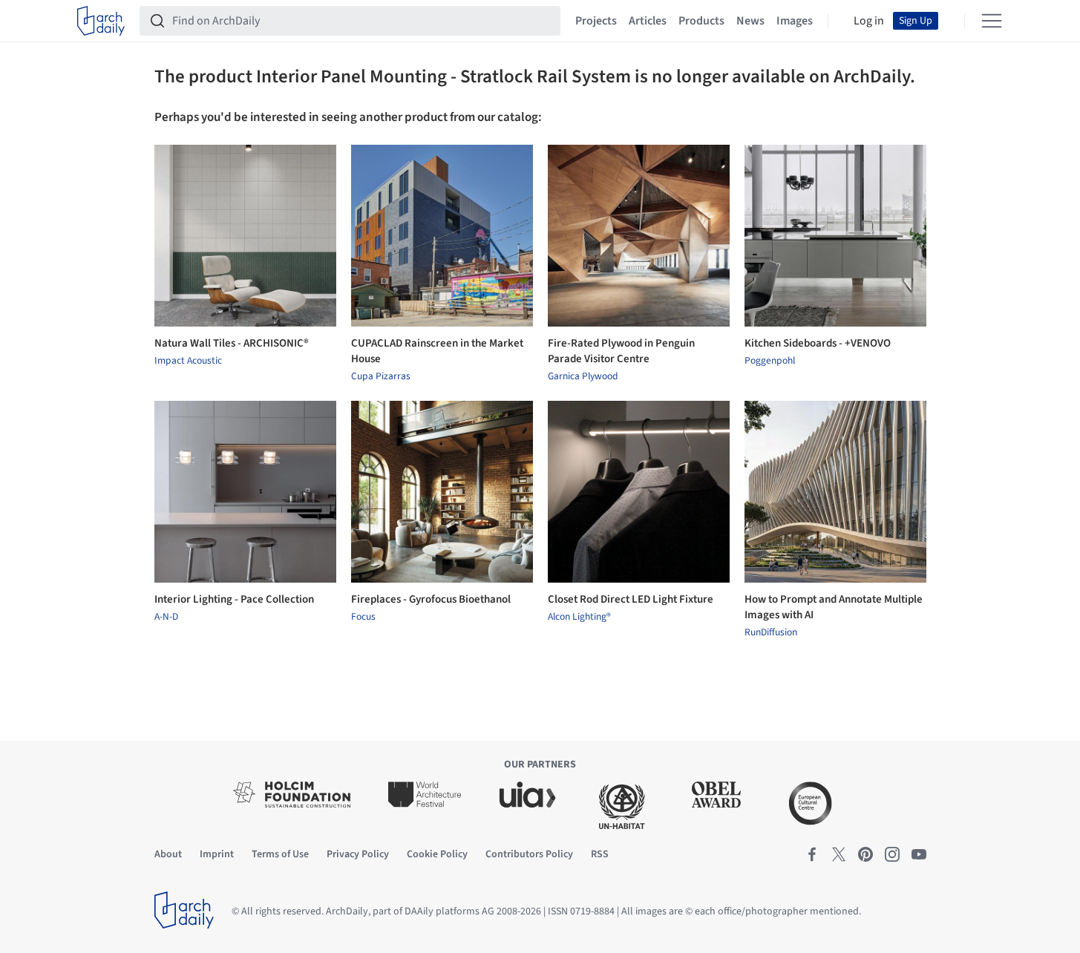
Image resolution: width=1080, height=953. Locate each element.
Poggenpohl (769, 361)
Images (794, 21)
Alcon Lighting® (579, 617)
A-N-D (166, 617)
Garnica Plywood (583, 376)
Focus (363, 617)
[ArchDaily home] (101, 21)
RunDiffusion (770, 632)
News (750, 21)
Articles (648, 21)
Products (701, 21)
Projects (596, 21)
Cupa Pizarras (380, 376)
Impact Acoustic (188, 361)
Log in (869, 21)
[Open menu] (992, 21)
